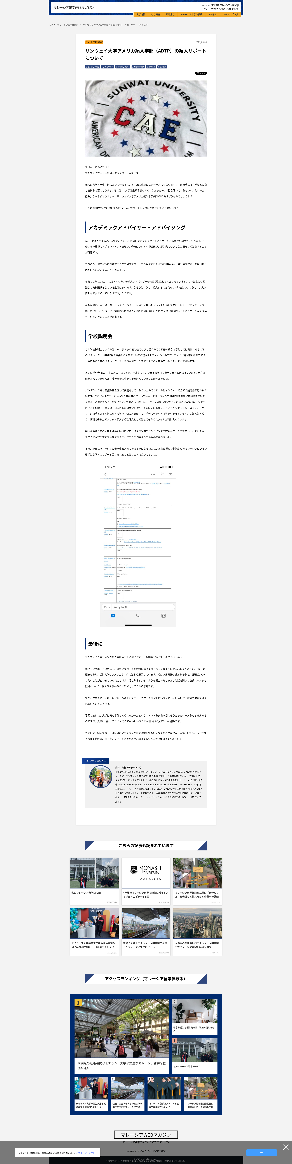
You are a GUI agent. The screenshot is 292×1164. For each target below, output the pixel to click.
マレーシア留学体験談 (191, 14)
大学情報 (141, 14)
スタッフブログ (230, 14)
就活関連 (155, 14)
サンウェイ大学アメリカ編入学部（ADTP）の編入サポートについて (115, 24)
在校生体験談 (139, 67)
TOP (51, 24)
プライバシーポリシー (86, 1152)
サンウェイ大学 (93, 67)
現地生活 (170, 14)
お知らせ (212, 14)
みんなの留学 (108, 67)
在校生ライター (123, 67)
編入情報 (163, 67)
